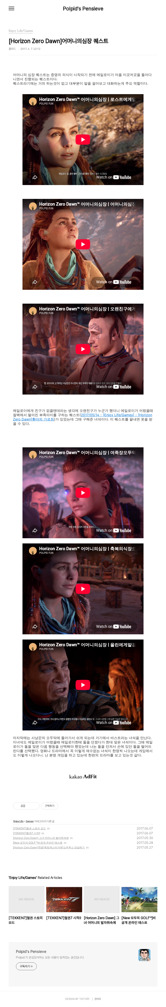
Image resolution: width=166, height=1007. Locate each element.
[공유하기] (29, 806)
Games (30, 821)
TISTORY (84, 999)
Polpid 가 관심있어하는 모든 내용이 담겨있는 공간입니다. (50, 957)
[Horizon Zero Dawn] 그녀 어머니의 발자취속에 (41, 837)
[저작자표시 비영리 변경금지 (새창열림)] (64, 806)
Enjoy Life (18, 821)
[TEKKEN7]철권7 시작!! (26, 833)
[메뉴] (11, 8)
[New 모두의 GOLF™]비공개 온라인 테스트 (37, 842)
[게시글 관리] (34, 806)
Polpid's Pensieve (83, 8)
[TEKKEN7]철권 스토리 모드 (29, 828)
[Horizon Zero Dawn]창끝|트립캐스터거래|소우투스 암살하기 (49, 847)
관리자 (97, 999)
